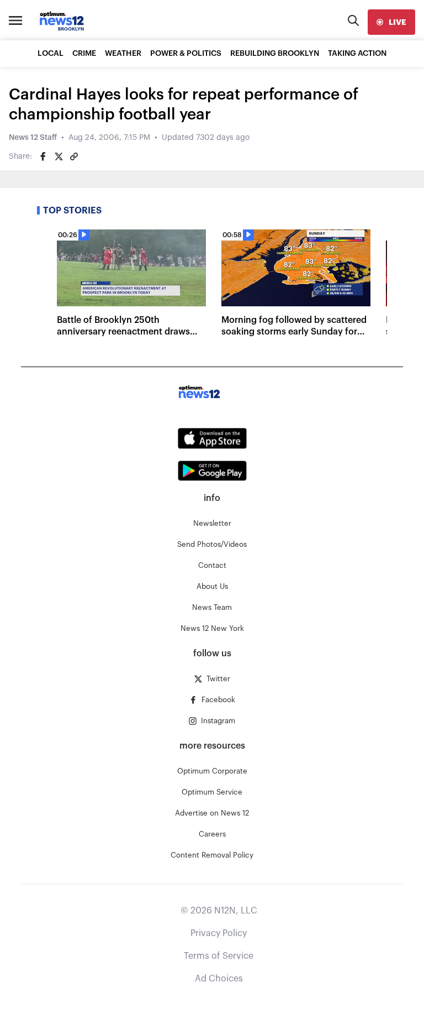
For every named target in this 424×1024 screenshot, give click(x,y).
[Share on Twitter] (58, 156)
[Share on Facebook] (43, 156)
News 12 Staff (33, 138)
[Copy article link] (74, 156)
